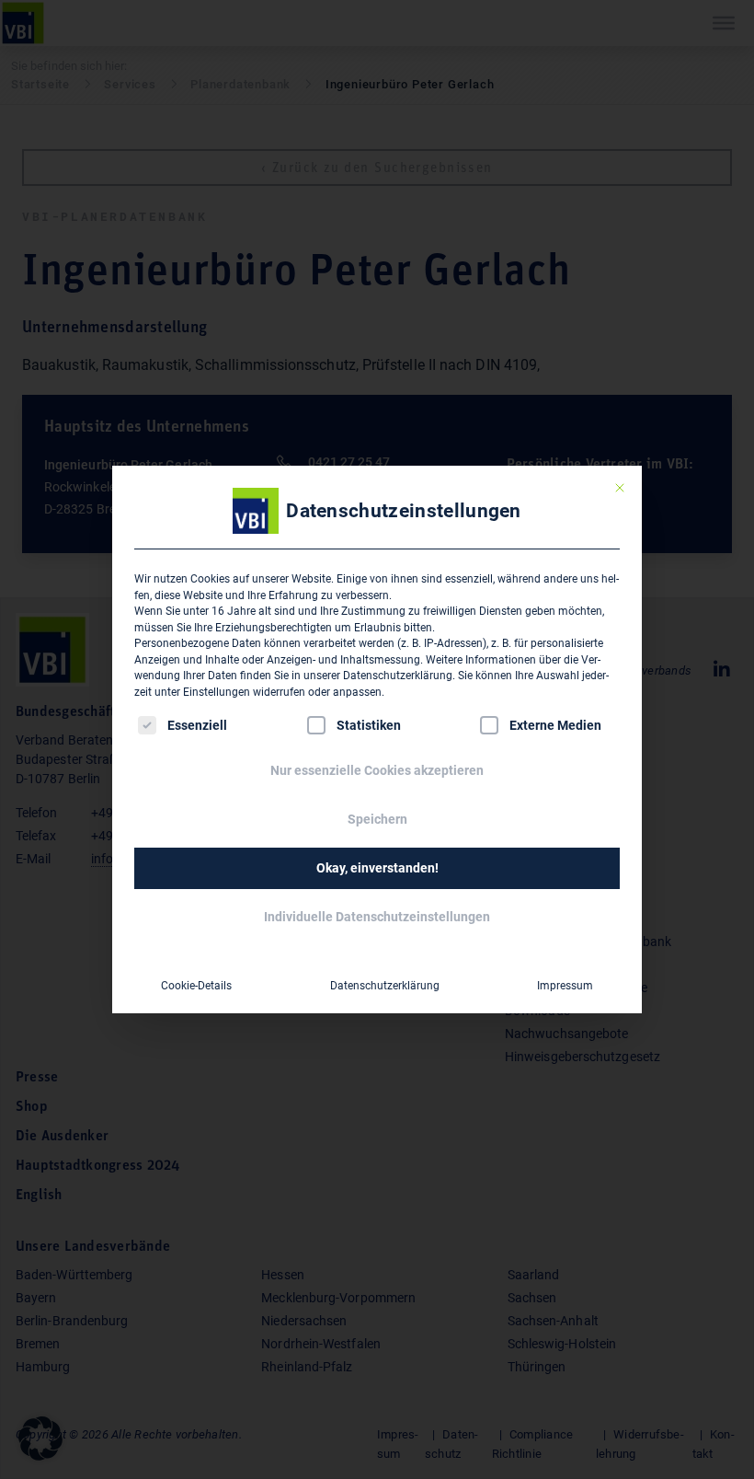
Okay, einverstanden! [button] (377, 868)
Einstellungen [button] (216, 692)
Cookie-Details (196, 985)
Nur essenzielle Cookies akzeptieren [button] (377, 770)
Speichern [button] (377, 819)
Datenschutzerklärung (397, 675)
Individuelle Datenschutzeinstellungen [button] (377, 916)
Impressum (565, 985)
